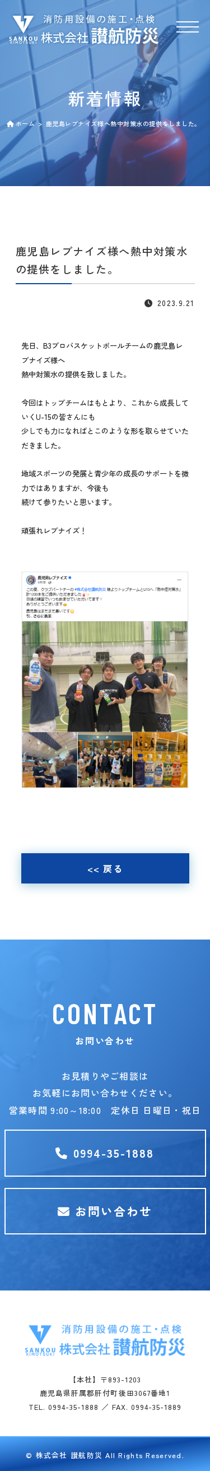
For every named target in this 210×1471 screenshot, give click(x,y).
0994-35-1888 (112, 1152)
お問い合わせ (112, 1210)
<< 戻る (105, 868)
